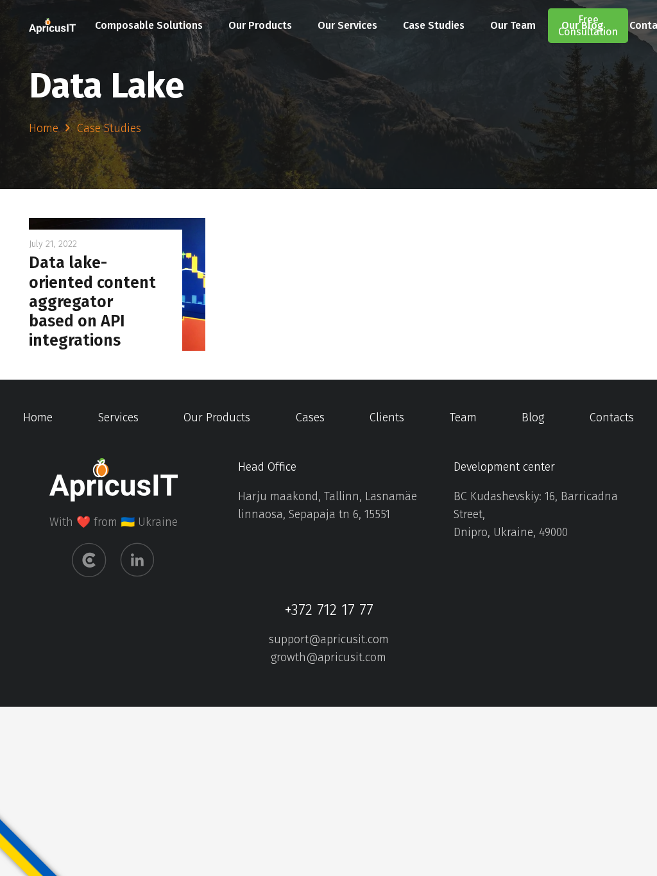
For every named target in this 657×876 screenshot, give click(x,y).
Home (38, 417)
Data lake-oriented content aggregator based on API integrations (92, 301)
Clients (387, 417)
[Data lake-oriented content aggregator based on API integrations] (117, 227)
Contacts (612, 417)
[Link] (52, 26)
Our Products (216, 417)
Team (463, 417)
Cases (310, 417)
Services (118, 417)
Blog (533, 417)
